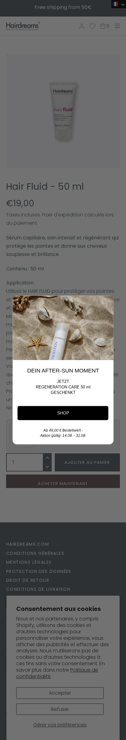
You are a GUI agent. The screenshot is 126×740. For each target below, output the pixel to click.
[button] (19, 302)
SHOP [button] (63, 412)
